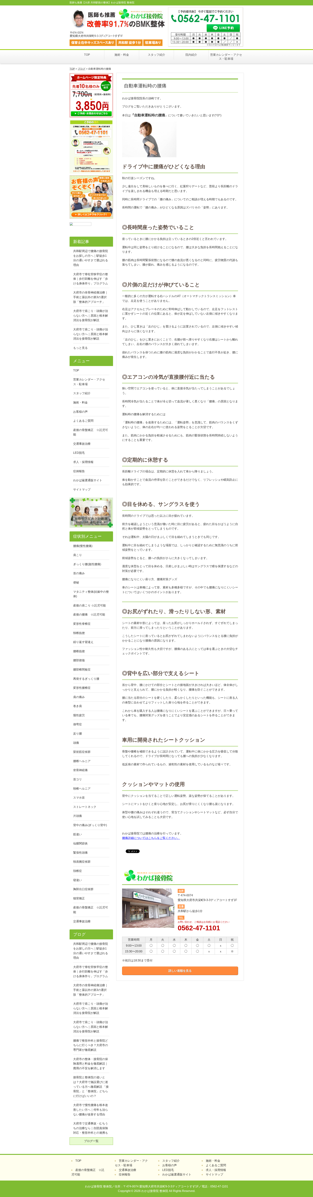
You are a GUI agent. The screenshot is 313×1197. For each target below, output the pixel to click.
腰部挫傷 (79, 660)
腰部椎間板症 (82, 669)
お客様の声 (80, 411)
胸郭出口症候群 (83, 889)
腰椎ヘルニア (82, 761)
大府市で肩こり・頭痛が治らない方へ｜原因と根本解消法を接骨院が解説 (90, 315)
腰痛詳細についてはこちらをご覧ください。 (151, 837)
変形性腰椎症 (82, 687)
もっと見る (80, 347)
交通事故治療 (82, 443)
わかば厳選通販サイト (87, 480)
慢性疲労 (79, 715)
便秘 (76, 582)
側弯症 (77, 724)
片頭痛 (77, 815)
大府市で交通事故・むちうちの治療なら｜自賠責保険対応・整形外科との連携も (90, 1128)
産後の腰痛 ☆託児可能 (89, 614)
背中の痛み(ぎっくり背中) (90, 825)
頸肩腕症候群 (82, 861)
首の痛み (79, 573)
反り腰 (77, 733)
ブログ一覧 (91, 1141)
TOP (87, 54)
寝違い (77, 880)
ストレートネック (84, 806)
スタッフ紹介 (156, 54)
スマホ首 (79, 797)
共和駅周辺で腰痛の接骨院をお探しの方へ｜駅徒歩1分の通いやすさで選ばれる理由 (90, 258)
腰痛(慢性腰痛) (82, 545)
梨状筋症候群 (82, 751)
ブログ (81, 68)
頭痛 (76, 742)
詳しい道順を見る (180, 970)
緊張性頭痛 (80, 852)
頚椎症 (77, 870)
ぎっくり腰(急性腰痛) (87, 564)
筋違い (77, 834)
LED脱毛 (79, 452)
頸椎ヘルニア (82, 788)
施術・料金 (121, 54)
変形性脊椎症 (82, 623)
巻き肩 (77, 706)
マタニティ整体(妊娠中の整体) (91, 594)
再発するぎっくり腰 (86, 678)
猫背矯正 (79, 898)
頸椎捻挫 (79, 633)
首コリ (77, 779)
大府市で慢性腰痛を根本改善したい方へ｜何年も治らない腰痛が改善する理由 (90, 1109)
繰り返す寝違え (83, 642)
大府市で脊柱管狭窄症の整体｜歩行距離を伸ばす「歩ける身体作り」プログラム (90, 279)
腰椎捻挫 (79, 651)
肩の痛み (79, 697)
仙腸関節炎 (80, 843)
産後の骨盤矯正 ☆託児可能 (90, 432)
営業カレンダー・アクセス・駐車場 (226, 56)
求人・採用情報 (83, 462)
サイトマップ (82, 489)
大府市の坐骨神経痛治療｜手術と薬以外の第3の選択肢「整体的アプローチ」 (90, 297)
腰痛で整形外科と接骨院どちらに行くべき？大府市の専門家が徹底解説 (90, 1045)
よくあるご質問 (83, 420)
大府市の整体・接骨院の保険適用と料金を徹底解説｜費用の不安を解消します (90, 1064)
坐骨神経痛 (80, 770)
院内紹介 (191, 54)
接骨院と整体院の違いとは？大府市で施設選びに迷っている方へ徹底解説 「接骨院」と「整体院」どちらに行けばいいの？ (91, 1086)
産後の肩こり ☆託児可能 (89, 605)
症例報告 (79, 471)
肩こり (77, 555)
